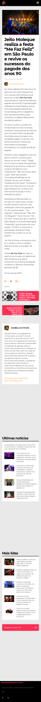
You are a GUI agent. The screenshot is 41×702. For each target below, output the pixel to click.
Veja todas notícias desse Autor (16, 378)
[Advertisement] (20, 411)
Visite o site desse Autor (13, 381)
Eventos (7, 286)
